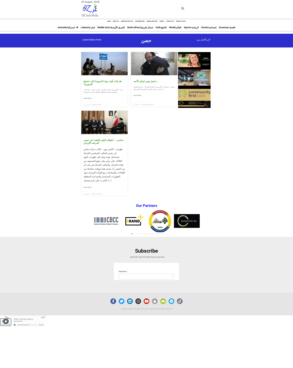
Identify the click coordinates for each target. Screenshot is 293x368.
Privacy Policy (181, 21)
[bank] (194, 107)
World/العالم (175, 27)
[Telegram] (171, 301)
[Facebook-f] (113, 301)
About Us (116, 21)
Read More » (88, 98)
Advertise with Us (127, 21)
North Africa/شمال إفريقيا (140, 27)
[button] (183, 8)
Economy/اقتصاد (227, 27)
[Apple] (155, 301)
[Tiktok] (180, 301)
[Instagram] (138, 301)
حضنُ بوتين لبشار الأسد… (145, 81)
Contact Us (170, 21)
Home (109, 21)
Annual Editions (152, 21)
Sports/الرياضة (191, 27)
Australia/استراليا (66, 27)
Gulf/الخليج (161, 27)
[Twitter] (121, 301)
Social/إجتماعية (208, 27)
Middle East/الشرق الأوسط (111, 27)
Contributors (140, 21)
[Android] (163, 301)
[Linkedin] (130, 301)
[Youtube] (146, 301)
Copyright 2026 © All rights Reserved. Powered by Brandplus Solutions (146, 309)
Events (162, 21)
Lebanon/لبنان (88, 27)
